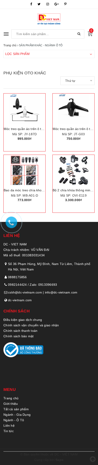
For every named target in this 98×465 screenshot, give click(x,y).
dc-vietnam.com (20, 300)
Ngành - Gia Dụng (17, 414)
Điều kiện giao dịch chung (22, 320)
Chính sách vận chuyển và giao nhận (31, 325)
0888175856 (17, 277)
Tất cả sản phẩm (16, 409)
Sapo (59, 460)
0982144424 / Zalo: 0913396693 (32, 284)
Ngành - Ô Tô (13, 420)
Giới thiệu (10, 403)
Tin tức (8, 431)
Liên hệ (9, 425)
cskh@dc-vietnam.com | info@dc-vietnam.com (42, 292)
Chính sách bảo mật (18, 336)
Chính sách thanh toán (20, 331)
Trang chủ (10, 398)
